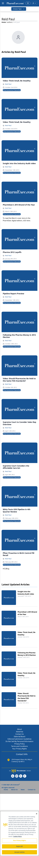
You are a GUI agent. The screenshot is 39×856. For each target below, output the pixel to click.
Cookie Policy (17, 836)
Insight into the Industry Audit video (26, 592)
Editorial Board (19, 736)
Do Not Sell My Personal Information (19, 741)
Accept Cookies (19, 852)
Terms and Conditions (19, 746)
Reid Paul (8, 84)
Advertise (19, 732)
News (23, 790)
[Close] (36, 814)
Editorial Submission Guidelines (20, 739)
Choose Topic (17, 9)
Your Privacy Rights (19, 749)
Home (4, 22)
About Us (14, 790)
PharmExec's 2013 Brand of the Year (27, 613)
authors (9, 22)
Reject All (19, 846)
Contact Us (19, 734)
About (19, 729)
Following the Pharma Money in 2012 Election (27, 654)
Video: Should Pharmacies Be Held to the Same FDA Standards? (27, 697)
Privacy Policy (19, 744)
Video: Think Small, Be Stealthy (26, 633)
